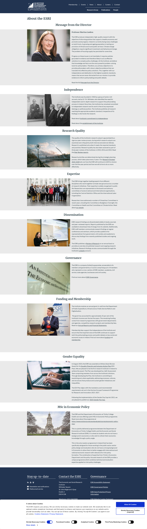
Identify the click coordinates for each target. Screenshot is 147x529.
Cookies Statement (42, 514)
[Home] (37, 10)
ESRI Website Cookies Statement (101, 499)
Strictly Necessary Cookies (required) (130, 511)
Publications (105, 10)
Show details (30, 525)
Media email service (36, 489)
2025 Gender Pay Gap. (97, 400)
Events (83, 4)
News (91, 4)
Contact (117, 4)
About (99, 4)
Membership (73, 4)
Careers (108, 4)
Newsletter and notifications (39, 486)
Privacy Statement (56, 514)
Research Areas (92, 10)
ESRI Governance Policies (99, 487)
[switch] (74, 522)
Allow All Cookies (130, 504)
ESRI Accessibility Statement (100, 482)
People (115, 10)
